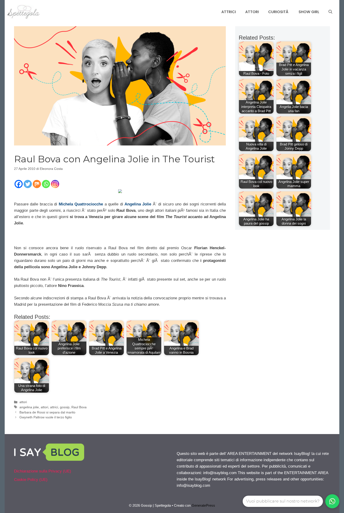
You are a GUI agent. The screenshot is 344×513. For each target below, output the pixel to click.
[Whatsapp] (46, 184)
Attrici (228, 12)
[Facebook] (19, 184)
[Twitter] (28, 184)
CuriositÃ (278, 12)
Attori (252, 12)
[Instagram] (55, 184)
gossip (65, 407)
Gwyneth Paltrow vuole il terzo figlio (45, 417)
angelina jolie (29, 407)
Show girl (309, 12)
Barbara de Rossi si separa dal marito (47, 412)
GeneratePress (203, 505)
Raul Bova (79, 407)
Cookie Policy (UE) (31, 479)
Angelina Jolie (137, 204)
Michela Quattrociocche (81, 204)
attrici (54, 407)
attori (23, 402)
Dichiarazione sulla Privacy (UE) (42, 471)
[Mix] (37, 184)
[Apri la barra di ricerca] (330, 12)
